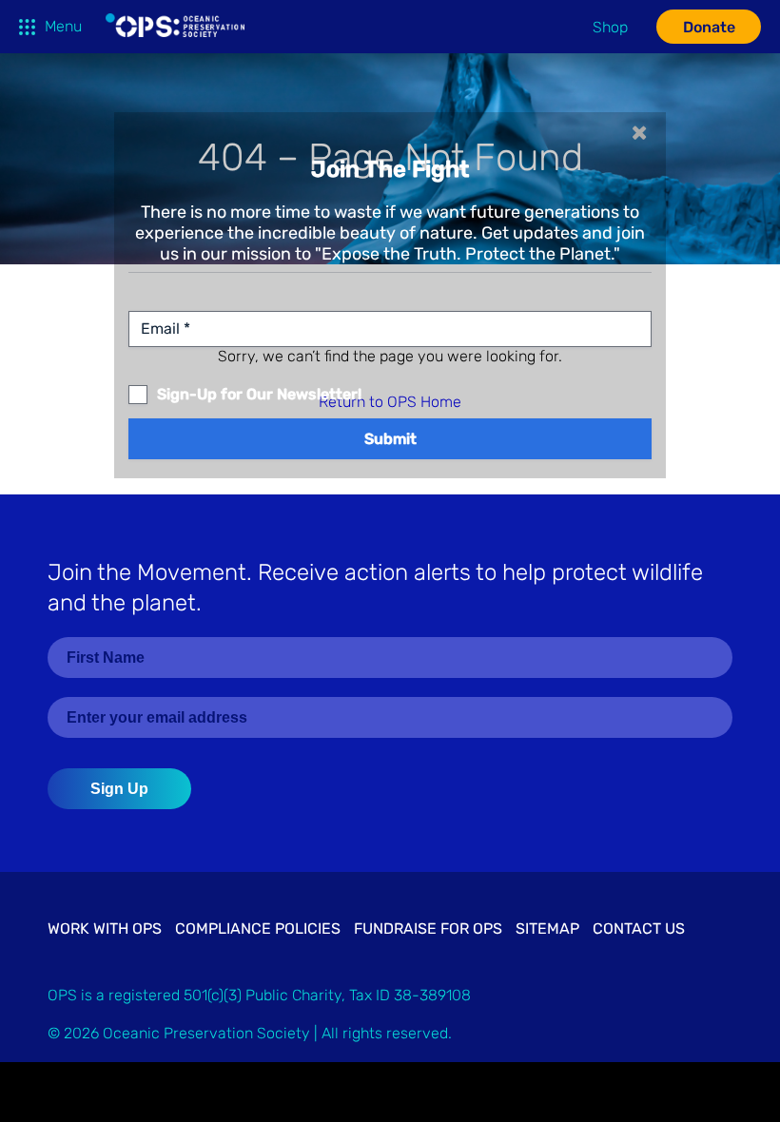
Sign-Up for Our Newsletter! (259, 394)
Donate (709, 27)
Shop (610, 27)
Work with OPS (105, 928)
